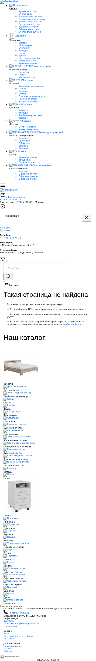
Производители (12, 646)
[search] (8, 276)
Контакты (5, 227)
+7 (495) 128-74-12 (10, 199)
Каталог (8, 648)
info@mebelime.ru (16, 197)
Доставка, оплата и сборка (18, 636)
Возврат (8, 633)
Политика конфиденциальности (21, 623)
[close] (86, 217)
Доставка (5, 230)
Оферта (8, 651)
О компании (10, 626)
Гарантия (8, 638)
